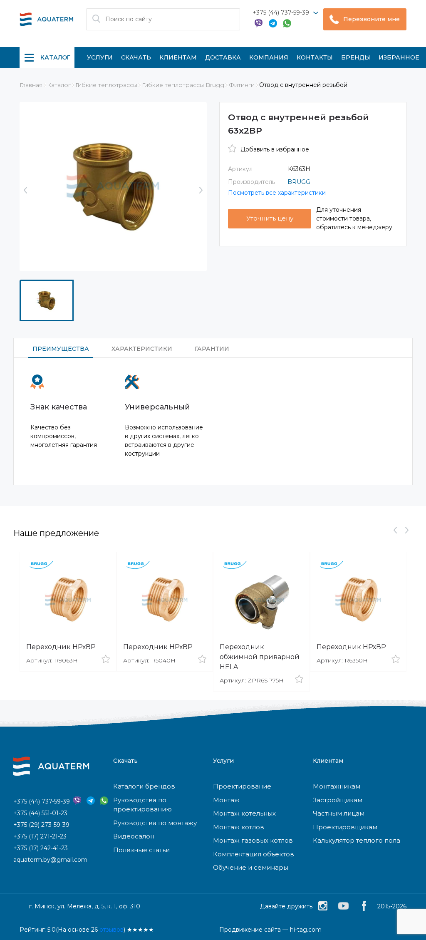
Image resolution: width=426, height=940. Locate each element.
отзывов (111, 929)
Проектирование (242, 786)
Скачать (136, 57)
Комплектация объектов (253, 854)
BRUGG (298, 182)
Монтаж (226, 800)
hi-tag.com (306, 929)
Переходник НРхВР (61, 647)
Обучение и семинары (250, 867)
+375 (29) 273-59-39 (41, 824)
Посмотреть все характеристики (277, 192)
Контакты (315, 57)
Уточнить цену (269, 218)
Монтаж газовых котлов (253, 840)
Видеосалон (133, 836)
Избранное (399, 57)
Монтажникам (336, 786)
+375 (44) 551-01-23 (40, 813)
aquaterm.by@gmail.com (50, 859)
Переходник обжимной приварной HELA (260, 657)
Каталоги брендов (144, 786)
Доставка (223, 57)
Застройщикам (337, 800)
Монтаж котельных (244, 813)
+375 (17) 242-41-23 (40, 848)
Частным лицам (338, 813)
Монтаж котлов (238, 827)
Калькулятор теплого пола (356, 840)
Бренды (355, 57)
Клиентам (178, 57)
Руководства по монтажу (155, 823)
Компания (268, 57)
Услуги (100, 57)
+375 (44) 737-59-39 (281, 12)
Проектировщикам (345, 827)
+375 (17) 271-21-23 (40, 836)
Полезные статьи (141, 850)
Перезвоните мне (371, 19)
